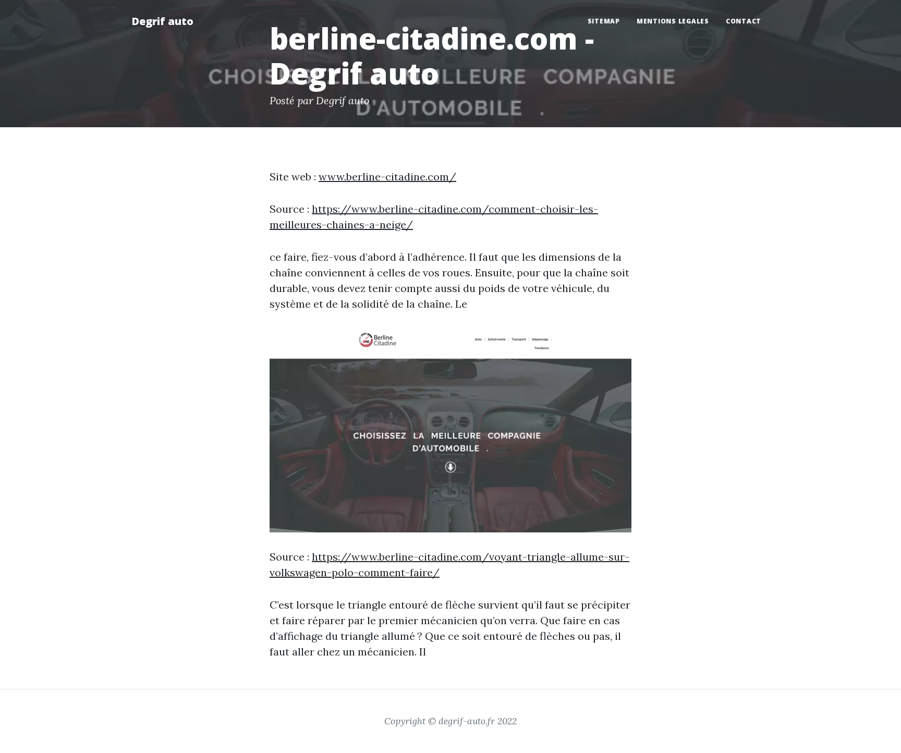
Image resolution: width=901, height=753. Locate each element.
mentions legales (673, 21)
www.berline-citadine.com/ (387, 176)
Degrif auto (162, 21)
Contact (743, 21)
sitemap (604, 21)
